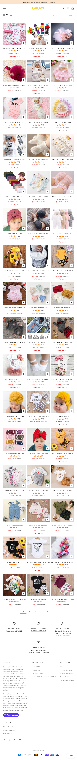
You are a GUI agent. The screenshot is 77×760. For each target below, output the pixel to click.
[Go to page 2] (54, 611)
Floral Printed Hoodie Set (38, 525)
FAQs (61, 667)
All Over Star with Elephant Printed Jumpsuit (38, 491)
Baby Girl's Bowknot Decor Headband (14, 197)
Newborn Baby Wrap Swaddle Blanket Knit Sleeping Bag (38, 85)
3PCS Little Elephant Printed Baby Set (38, 416)
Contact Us (36, 670)
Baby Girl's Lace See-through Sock (62, 197)
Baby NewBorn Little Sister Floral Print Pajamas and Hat (38, 122)
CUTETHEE (36, 667)
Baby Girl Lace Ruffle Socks (38, 159)
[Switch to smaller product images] (7, 15)
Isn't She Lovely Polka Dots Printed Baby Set (62, 491)
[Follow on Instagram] (9, 740)
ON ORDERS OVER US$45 (38, 631)
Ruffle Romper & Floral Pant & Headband (62, 599)
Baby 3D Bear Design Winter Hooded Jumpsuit (62, 234)
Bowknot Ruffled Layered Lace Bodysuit (15, 308)
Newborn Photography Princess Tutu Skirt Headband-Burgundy (14, 85)
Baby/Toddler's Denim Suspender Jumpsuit (14, 525)
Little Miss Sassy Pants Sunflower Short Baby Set (14, 562)
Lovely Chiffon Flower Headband (62, 416)
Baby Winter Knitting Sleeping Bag (38, 342)
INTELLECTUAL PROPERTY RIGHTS (44, 677)
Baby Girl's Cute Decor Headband (14, 234)
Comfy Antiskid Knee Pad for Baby (38, 308)
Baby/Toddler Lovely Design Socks (38, 197)
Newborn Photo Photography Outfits (62, 48)
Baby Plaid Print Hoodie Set (62, 342)
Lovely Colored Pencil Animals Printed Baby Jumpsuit (14, 599)
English (37, 746)
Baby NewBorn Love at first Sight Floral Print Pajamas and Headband (14, 122)
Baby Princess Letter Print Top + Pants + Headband (14, 48)
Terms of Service (37, 673)
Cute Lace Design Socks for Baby (38, 379)
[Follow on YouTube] (20, 740)
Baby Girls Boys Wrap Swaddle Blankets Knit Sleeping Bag (38, 271)
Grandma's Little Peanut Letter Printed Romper (38, 562)
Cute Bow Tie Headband (62, 308)
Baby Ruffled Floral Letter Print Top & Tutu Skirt (14, 379)
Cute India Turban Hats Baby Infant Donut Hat (14, 416)
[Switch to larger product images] (4, 15)
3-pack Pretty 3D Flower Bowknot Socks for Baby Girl (62, 122)
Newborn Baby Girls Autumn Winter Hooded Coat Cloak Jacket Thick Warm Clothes (62, 85)
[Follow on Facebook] (4, 740)
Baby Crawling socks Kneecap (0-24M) (38, 234)
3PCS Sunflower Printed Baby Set (62, 271)
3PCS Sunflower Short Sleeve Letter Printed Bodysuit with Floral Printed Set (62, 454)
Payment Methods (66, 670)
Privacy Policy (64, 677)
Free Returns (7, 733)
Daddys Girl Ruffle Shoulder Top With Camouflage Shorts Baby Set (62, 525)
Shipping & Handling (66, 673)
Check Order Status (9, 727)
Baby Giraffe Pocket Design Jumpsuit (14, 271)
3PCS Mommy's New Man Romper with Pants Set (14, 160)
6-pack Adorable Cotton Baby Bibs (62, 160)
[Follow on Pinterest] (15, 740)
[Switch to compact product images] (11, 15)
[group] (14, 51)
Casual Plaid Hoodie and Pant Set (14, 342)
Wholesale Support (9, 730)
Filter (70, 15)
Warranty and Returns (67, 680)
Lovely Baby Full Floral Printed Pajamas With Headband (62, 562)
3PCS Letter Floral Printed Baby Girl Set (62, 379)
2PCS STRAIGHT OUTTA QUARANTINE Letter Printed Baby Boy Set (38, 599)
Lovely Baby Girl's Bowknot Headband (38, 454)
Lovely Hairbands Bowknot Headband (14, 454)
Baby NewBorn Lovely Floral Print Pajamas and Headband (14, 491)
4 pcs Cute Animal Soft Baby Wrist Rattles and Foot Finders (38, 48)
